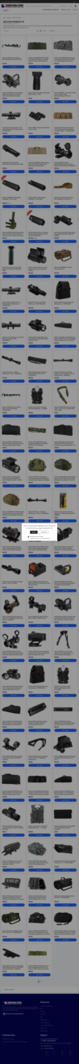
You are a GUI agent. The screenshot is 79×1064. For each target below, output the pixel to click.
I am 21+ (34, 532)
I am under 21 (44, 532)
